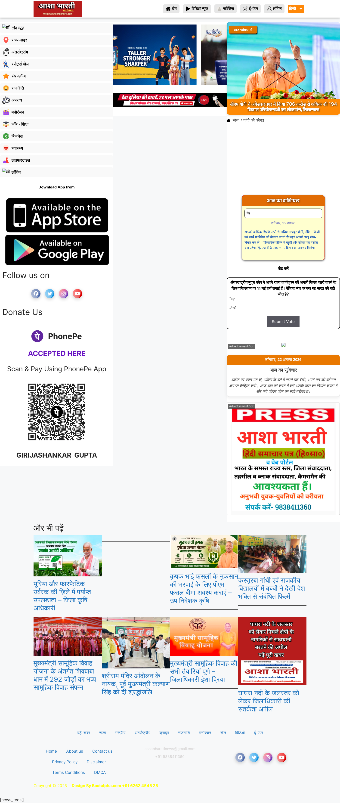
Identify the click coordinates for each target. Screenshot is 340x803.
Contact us (102, 751)
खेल (223, 732)
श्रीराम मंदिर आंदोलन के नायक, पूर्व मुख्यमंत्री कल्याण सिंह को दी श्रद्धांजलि (136, 684)
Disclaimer (96, 762)
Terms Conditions (68, 772)
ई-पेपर (258, 732)
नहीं (234, 307)
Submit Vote (283, 321)
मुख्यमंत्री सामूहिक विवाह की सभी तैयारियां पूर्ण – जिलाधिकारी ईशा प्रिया (203, 671)
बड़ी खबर (83, 732)
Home (51, 751)
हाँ (233, 299)
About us (74, 751)
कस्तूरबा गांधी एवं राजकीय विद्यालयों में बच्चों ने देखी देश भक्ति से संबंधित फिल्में (271, 588)
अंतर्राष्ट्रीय (142, 732)
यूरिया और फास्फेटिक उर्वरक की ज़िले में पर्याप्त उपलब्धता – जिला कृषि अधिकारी (62, 596)
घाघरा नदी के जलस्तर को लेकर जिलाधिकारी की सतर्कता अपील (268, 701)
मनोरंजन (205, 732)
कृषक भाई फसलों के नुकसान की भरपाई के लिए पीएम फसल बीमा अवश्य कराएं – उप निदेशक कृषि (204, 588)
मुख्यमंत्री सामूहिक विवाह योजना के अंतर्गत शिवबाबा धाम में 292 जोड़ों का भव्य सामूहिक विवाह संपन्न (65, 675)
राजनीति (184, 732)
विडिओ (240, 732)
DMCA (100, 772)
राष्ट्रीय (120, 732)
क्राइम (164, 732)
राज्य (102, 732)
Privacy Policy (64, 762)
